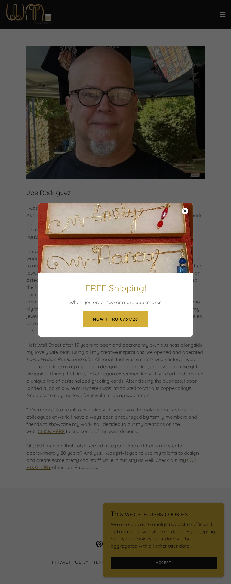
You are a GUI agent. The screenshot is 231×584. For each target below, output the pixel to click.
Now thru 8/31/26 (115, 319)
